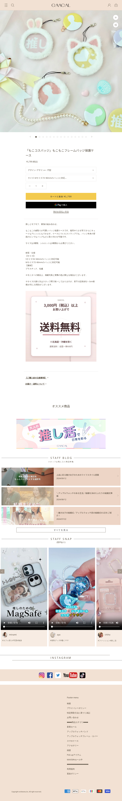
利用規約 (71, 769)
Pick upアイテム (74, 754)
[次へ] (91, 136)
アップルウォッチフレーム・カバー (82, 736)
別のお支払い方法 (61, 211)
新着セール (72, 726)
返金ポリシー (73, 773)
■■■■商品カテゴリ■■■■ (77, 722)
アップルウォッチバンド (77, 731)
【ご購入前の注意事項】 (36, 377)
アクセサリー (73, 745)
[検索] (12, 5)
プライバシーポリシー (76, 708)
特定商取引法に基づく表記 (78, 712)
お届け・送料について (35, 383)
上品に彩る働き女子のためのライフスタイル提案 (77, 474)
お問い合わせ (73, 717)
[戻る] (30, 136)
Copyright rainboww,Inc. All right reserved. (27, 791)
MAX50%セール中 (75, 759)
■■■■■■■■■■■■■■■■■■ (77, 764)
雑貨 (69, 750)
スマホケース (73, 741)
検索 (69, 703)
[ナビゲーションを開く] (5, 5)
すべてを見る (61, 530)
